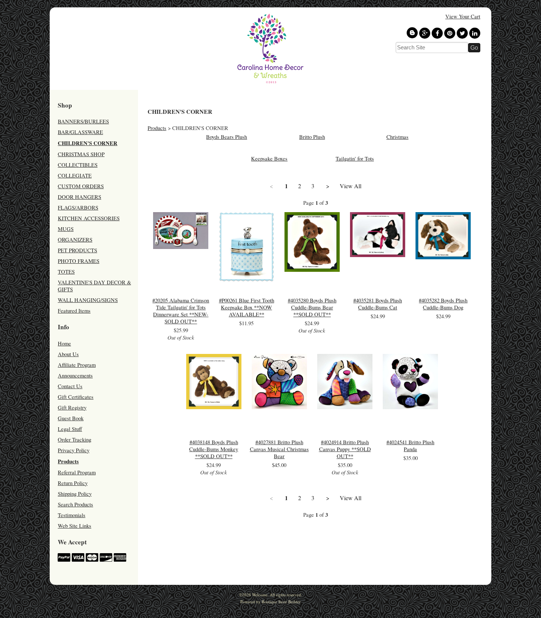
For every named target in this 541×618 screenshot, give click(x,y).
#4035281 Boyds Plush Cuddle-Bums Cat (377, 304)
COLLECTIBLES (78, 164)
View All (350, 186)
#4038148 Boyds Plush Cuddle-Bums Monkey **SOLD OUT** (213, 449)
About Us (68, 354)
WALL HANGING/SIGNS (88, 299)
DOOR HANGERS (79, 196)
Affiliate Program (77, 364)
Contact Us (70, 386)
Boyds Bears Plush (226, 136)
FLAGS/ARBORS (78, 207)
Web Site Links (74, 525)
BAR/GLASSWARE (80, 132)
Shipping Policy (75, 493)
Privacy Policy (73, 450)
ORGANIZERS (75, 239)
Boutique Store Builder (281, 601)
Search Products (75, 504)
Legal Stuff (70, 428)
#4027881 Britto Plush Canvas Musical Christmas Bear (279, 449)
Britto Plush (312, 136)
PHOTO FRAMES (78, 260)
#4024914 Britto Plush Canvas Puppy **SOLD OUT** (345, 449)
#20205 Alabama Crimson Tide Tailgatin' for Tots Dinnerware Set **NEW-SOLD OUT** (180, 311)
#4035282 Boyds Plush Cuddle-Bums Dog (443, 304)
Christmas (397, 136)
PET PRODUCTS (77, 250)
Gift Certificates (75, 396)
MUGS (66, 228)
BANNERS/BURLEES (83, 121)
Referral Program (77, 472)
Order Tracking (74, 439)
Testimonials (71, 515)
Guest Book (71, 418)
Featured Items (74, 310)
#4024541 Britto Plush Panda (410, 446)
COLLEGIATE (75, 175)
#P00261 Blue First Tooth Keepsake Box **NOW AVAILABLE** (246, 307)
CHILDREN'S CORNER (87, 143)
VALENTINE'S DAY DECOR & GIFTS (94, 286)
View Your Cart (462, 16)
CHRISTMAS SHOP (81, 154)
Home (64, 343)
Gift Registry (72, 407)
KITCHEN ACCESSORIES (89, 218)
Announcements (75, 375)
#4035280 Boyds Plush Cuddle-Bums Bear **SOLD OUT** (312, 307)
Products (68, 461)
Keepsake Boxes (269, 158)
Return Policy (73, 483)
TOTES (66, 271)
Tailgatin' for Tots (355, 158)
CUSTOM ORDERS (81, 186)
